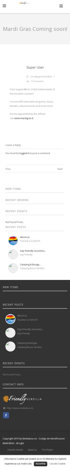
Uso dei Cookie (57, 463)
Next (60, 169)
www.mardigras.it (23, 118)
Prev (8, 169)
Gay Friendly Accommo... (33, 250)
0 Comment (37, 81)
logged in (24, 153)
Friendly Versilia (15, 450)
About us (25, 237)
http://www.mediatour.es (20, 408)
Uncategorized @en (41, 76)
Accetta (40, 463)
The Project (47, 450)
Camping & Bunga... (30, 264)
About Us (32, 450)
